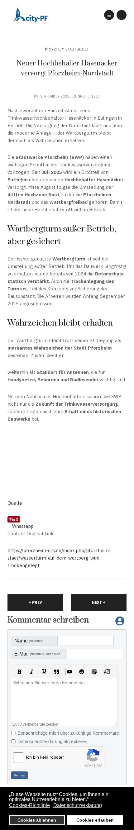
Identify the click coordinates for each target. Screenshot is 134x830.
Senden (19, 775)
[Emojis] (81, 671)
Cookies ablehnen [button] (36, 820)
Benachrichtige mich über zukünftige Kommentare (68, 733)
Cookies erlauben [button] (95, 820)
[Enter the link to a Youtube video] (69, 671)
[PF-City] (29, 15)
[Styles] (106, 671)
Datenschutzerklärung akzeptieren (52, 741)
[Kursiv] (32, 671)
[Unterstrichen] (44, 671)
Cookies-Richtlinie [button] (29, 805)
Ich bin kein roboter (45, 757)
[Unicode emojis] (94, 671)
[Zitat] (56, 671)
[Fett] (19, 671)
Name (28, 640)
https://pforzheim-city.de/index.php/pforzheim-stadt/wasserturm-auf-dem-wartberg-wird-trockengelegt (59, 557)
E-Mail (40, 653)
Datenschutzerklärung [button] (77, 805)
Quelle (14, 503)
